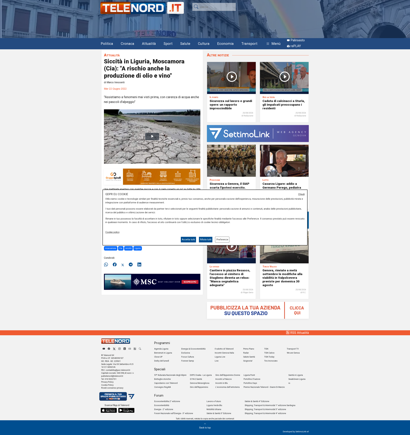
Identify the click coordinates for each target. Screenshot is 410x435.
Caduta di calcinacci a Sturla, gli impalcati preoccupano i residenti (283, 104)
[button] (273, 43)
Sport (168, 43)
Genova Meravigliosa (199, 383)
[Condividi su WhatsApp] (107, 265)
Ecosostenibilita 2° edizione (167, 401)
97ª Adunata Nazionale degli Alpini (170, 375)
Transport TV (293, 349)
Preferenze (222, 239)
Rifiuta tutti (205, 239)
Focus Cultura (187, 357)
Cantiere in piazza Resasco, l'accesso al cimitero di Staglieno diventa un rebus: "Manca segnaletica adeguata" (230, 277)
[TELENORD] (115, 341)
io (289, 383)
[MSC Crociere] (152, 281)
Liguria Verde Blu (214, 405)
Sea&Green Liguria (296, 379)
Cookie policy (112, 232)
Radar (246, 353)
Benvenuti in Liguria (163, 353)
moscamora (110, 248)
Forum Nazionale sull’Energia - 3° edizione (173, 413)
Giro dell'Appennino (199, 387)
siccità (128, 248)
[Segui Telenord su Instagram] (119, 348)
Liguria (138, 248)
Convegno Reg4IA (162, 387)
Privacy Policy (107, 382)
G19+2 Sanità (196, 379)
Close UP (158, 357)
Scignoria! (247, 361)
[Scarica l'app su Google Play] (126, 410)
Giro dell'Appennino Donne (227, 375)
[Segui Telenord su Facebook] (108, 348)
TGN (266, 349)
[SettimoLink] (258, 133)
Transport (249, 43)
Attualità (149, 43)
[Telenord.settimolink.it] (258, 310)
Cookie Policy (107, 385)
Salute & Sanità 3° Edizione (219, 413)
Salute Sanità (249, 357)
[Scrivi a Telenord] (129, 348)
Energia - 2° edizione (163, 409)
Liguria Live (220, 357)
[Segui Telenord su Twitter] (114, 348)
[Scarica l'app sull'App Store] (108, 410)
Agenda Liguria (161, 349)
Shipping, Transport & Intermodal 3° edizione (265, 409)
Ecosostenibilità (161, 405)
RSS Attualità (299, 333)
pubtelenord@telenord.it (112, 376)
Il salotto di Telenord (224, 349)
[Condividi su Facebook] (115, 265)
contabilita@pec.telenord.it (118, 370)
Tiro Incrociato (271, 361)
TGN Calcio (269, 353)
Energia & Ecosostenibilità (193, 349)
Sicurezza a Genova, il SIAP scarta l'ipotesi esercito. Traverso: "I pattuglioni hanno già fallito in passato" (231, 189)
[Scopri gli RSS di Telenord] (134, 348)
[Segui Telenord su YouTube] (103, 348)
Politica (107, 43)
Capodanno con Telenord (166, 383)
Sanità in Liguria (295, 375)
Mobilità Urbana (214, 409)
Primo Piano (248, 349)
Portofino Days (250, 383)
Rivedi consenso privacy (112, 388)
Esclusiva (185, 353)
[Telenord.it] (117, 396)
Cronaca (127, 43)
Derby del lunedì (161, 361)
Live (216, 361)
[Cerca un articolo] (140, 348)
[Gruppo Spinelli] (152, 176)
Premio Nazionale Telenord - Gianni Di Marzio (264, 387)
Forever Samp (187, 361)
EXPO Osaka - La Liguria (201, 375)
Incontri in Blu (221, 383)
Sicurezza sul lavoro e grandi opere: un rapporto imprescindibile (231, 104)
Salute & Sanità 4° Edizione (257, 401)
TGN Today (269, 357)
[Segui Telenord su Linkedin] (124, 348)
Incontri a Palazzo (223, 379)
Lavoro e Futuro (214, 401)
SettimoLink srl (302, 431)
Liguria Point (249, 375)
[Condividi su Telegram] (131, 265)
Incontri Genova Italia (224, 353)
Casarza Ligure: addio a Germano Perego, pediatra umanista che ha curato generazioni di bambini (281, 189)
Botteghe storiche (162, 379)
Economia (225, 43)
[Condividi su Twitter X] (122, 265)
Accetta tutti (188, 239)
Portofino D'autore (252, 379)
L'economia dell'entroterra (227, 387)
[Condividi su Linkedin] (139, 265)
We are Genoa (293, 353)
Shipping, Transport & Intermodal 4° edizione (265, 413)
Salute (185, 43)
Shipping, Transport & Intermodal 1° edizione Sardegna (270, 405)
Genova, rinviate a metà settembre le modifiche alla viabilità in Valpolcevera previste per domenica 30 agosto (282, 277)
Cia (120, 248)
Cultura (203, 43)
